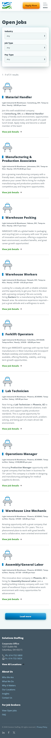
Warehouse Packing (20, 217)
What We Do (8, 681)
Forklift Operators (19, 334)
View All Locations (11, 664)
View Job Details (10, 131)
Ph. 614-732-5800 (13, 655)
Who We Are (8, 677)
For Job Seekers (11, 704)
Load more (25, 616)
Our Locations (8, 689)
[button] (45, 5)
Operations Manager (21, 454)
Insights (5, 693)
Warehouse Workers (21, 274)
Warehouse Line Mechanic (25, 511)
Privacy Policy (42, 727)
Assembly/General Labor (24, 564)
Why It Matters (9, 685)
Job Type (9, 43)
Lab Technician (17, 391)
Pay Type (9, 55)
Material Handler (18, 97)
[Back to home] (7, 5)
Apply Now (31, 5)
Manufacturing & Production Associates (19, 159)
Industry (9, 31)
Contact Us (7, 697)
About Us (7, 671)
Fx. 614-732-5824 (13, 658)
